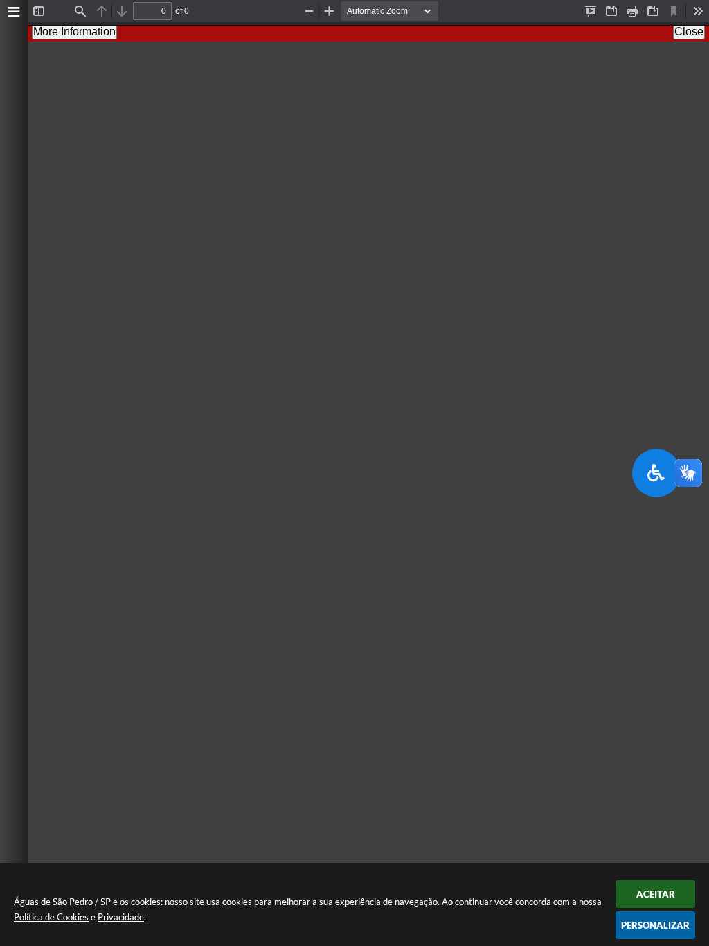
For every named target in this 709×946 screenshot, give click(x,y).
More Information (74, 31)
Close (688, 31)
